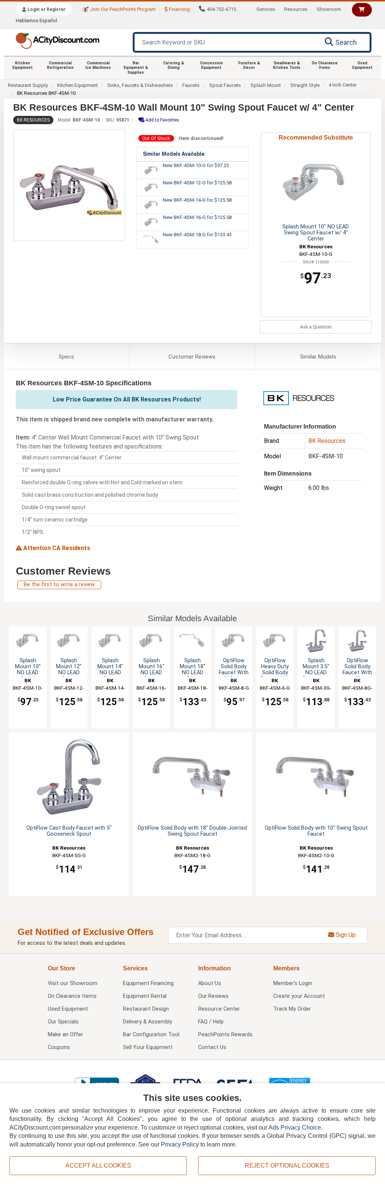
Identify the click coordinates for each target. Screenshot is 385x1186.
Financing (179, 9)
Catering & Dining (173, 65)
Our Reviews (213, 996)
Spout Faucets (225, 85)
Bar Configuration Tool (151, 1034)
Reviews (191, 356)
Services (265, 9)
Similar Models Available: (174, 154)
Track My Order (292, 1009)
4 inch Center (342, 85)
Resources (296, 9)
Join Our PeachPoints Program (122, 9)
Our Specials (63, 1022)
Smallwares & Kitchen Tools (286, 65)
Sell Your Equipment (148, 1047)
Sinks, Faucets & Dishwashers (140, 85)
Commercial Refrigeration (60, 65)
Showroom (329, 9)
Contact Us (212, 1047)
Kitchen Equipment (22, 65)
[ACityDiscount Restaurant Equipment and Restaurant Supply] (57, 40)
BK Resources (33, 120)
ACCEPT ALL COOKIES (98, 1165)
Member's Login (292, 983)
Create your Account (299, 996)
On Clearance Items (325, 65)
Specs (66, 356)
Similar (318, 356)
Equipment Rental (145, 996)
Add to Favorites (161, 120)
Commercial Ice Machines (98, 65)
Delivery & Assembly (147, 1022)
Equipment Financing (148, 983)
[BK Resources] (298, 397)
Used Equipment (362, 65)
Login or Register (45, 9)
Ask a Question (316, 327)
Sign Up (345, 934)
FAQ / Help (211, 1022)
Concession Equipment (211, 65)
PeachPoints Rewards (225, 1034)
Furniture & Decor (249, 65)
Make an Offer (65, 1034)
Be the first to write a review (59, 584)
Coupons (59, 1047)
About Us (209, 983)
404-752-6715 (221, 9)
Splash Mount (265, 85)
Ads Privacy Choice (294, 1127)
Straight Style (305, 85)
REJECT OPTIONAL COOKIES (287, 1165)
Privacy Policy (180, 1144)
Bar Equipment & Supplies (136, 68)
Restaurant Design (146, 1009)
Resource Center (219, 1009)
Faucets (191, 85)
